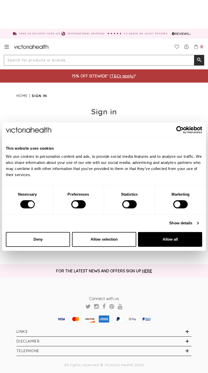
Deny (38, 239)
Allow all (170, 239)
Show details (180, 223)
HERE (147, 270)
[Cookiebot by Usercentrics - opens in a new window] (180, 130)
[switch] (78, 204)
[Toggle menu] (6, 47)
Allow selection (104, 239)
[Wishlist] (177, 46)
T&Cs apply (122, 76)
